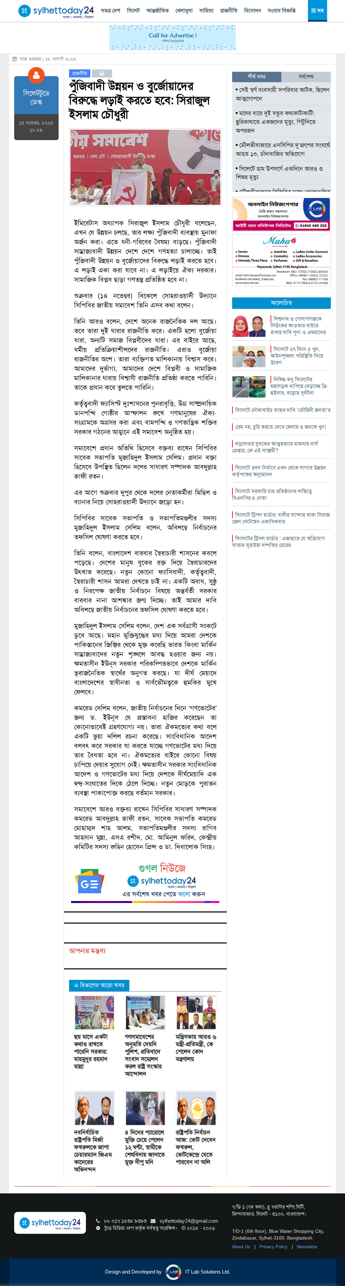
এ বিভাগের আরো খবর (99, 985)
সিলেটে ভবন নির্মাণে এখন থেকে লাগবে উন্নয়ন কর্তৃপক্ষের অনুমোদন (279, 471)
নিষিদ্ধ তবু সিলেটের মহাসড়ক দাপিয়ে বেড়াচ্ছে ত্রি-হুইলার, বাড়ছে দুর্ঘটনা (299, 386)
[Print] (102, 73)
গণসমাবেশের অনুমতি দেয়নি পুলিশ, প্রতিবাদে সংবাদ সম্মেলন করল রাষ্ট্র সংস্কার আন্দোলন (143, 1055)
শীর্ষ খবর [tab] (256, 76)
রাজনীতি (229, 10)
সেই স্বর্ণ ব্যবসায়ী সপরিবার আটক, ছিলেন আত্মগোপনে (283, 94)
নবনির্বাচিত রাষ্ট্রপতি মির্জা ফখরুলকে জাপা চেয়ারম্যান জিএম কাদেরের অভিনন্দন (93, 1151)
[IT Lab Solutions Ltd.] (281, 214)
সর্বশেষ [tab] (306, 76)
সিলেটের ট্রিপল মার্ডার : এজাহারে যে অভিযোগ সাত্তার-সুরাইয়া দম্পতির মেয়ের (278, 542)
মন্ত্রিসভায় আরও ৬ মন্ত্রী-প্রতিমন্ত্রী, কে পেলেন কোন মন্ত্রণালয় (196, 1048)
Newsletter (307, 1246)
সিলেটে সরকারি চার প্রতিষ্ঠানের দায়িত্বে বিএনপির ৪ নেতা (272, 495)
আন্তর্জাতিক (158, 10)
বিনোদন (252, 10)
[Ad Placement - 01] (172, 37)
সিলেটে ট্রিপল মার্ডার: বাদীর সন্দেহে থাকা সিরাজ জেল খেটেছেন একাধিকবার (281, 518)
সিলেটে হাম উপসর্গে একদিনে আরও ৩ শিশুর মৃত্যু (279, 173)
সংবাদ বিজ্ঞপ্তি (281, 10)
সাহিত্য (206, 10)
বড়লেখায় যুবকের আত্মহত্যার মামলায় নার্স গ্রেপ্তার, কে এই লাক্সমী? (275, 447)
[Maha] (281, 260)
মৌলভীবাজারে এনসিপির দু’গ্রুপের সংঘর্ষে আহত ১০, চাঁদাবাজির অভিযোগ (283, 149)
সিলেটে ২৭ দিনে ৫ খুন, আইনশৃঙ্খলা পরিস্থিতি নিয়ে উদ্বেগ (297, 356)
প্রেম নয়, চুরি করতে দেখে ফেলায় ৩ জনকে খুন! (280, 426)
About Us (242, 1246)
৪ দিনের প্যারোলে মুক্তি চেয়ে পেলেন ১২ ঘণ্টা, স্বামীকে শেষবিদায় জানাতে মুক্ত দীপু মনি (145, 1147)
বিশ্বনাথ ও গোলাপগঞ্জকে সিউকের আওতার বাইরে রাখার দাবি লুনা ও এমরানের (298, 325)
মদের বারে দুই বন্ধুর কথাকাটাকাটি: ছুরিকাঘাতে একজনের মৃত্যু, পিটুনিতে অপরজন (276, 121)
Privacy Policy (274, 1246)
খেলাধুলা (184, 10)
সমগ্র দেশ (110, 10)
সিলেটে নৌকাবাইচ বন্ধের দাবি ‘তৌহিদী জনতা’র (283, 410)
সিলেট (133, 10)
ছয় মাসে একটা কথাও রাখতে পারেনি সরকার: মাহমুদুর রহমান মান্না (90, 1051)
